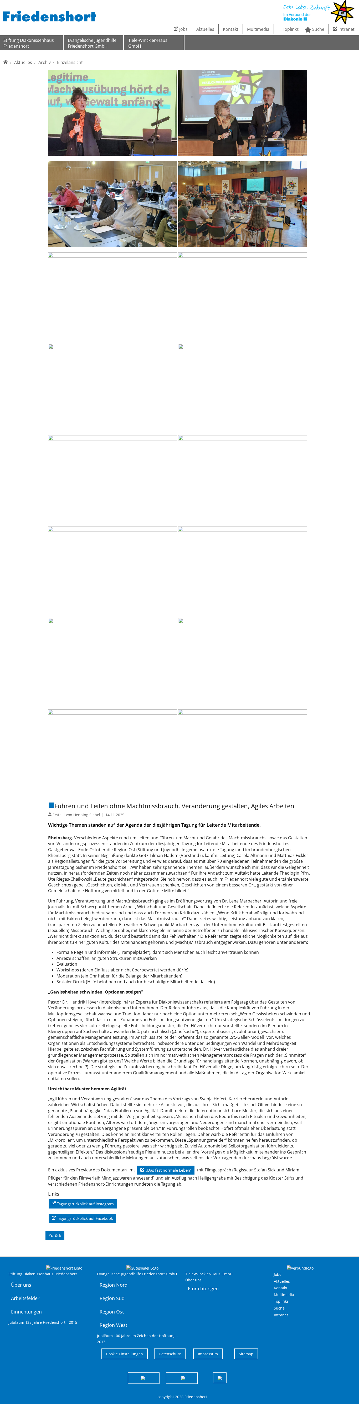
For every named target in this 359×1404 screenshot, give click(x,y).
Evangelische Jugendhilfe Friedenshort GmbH (92, 43)
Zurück (55, 1235)
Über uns (21, 1285)
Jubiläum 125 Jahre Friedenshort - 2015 (42, 1322)
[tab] (143, 1378)
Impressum (208, 1353)
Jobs (183, 29)
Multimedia (258, 29)
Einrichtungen (26, 1311)
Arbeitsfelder (25, 1298)
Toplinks (291, 29)
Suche (318, 29)
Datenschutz (170, 1353)
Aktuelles (205, 29)
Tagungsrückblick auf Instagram (85, 1203)
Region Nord (113, 1285)
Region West (113, 1325)
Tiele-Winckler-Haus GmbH (147, 43)
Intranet (347, 29)
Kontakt (230, 29)
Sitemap (246, 1353)
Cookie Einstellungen (124, 1353)
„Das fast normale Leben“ (168, 1170)
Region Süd (112, 1298)
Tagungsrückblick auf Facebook (85, 1218)
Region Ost (112, 1311)
